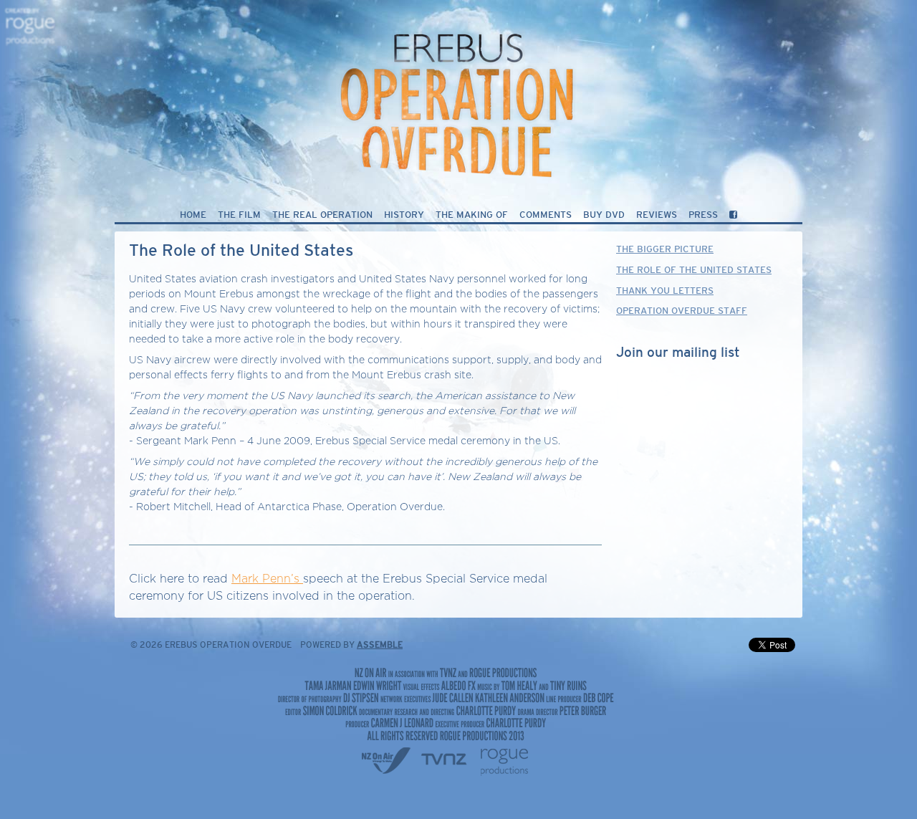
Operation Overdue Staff (681, 311)
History (404, 215)
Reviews (656, 215)
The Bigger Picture (665, 249)
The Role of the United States (694, 270)
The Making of (472, 215)
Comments (545, 215)
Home (193, 215)
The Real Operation (322, 215)
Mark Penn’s (267, 579)
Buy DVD (604, 215)
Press (703, 215)
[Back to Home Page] (458, 91)
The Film (239, 215)
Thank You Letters (665, 291)
